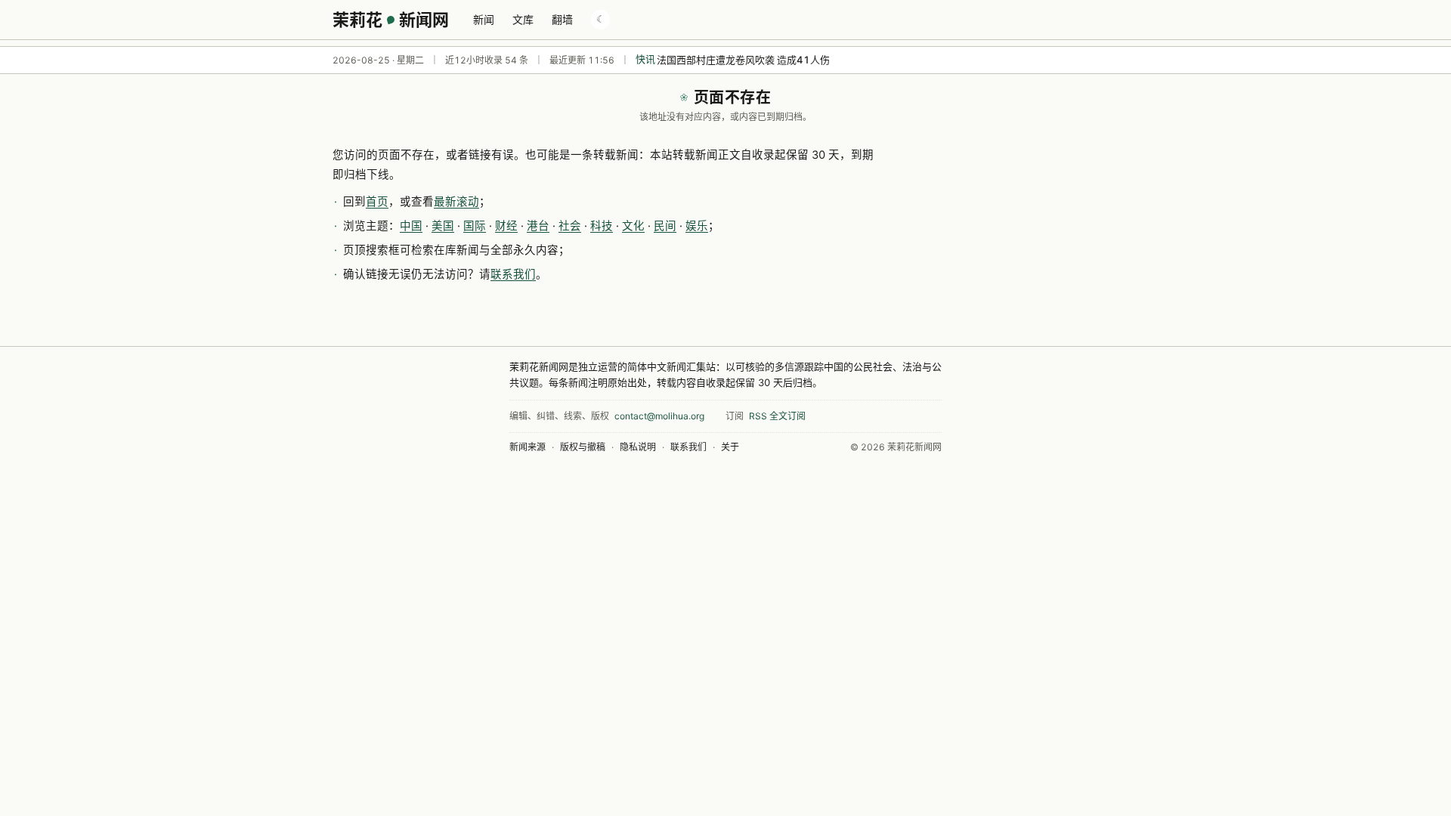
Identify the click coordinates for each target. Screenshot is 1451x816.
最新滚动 (456, 202)
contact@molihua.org (659, 416)
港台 (538, 226)
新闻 (483, 19)
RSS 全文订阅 (777, 416)
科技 (601, 226)
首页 (377, 202)
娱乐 (696, 226)
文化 (633, 226)
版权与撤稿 (582, 447)
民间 (665, 226)
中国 (411, 226)
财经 (506, 226)
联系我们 (513, 274)
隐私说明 (638, 447)
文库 (523, 19)
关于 (730, 447)
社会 (569, 226)
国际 (474, 226)
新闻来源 (527, 447)
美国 (443, 226)
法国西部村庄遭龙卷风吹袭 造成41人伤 (743, 60)
